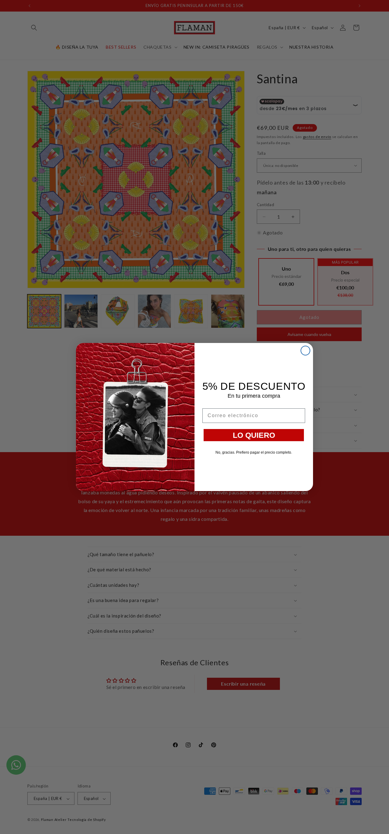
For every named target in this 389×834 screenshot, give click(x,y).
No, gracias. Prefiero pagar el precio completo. (253, 452)
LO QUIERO (254, 435)
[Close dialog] (305, 350)
